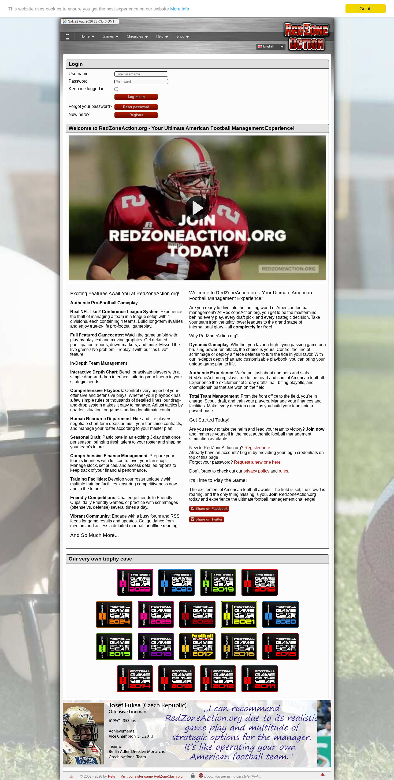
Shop (177, 37)
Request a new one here (257, 462)
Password (78, 81)
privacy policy (256, 471)
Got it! (365, 8)
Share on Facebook (211, 509)
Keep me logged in (87, 88)
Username (78, 73)
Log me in (136, 97)
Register (136, 115)
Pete (111, 776)
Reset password (136, 107)
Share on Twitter (208, 519)
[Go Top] (71, 776)
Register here (257, 447)
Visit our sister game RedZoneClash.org (152, 776)
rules (283, 471)
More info (179, 9)
